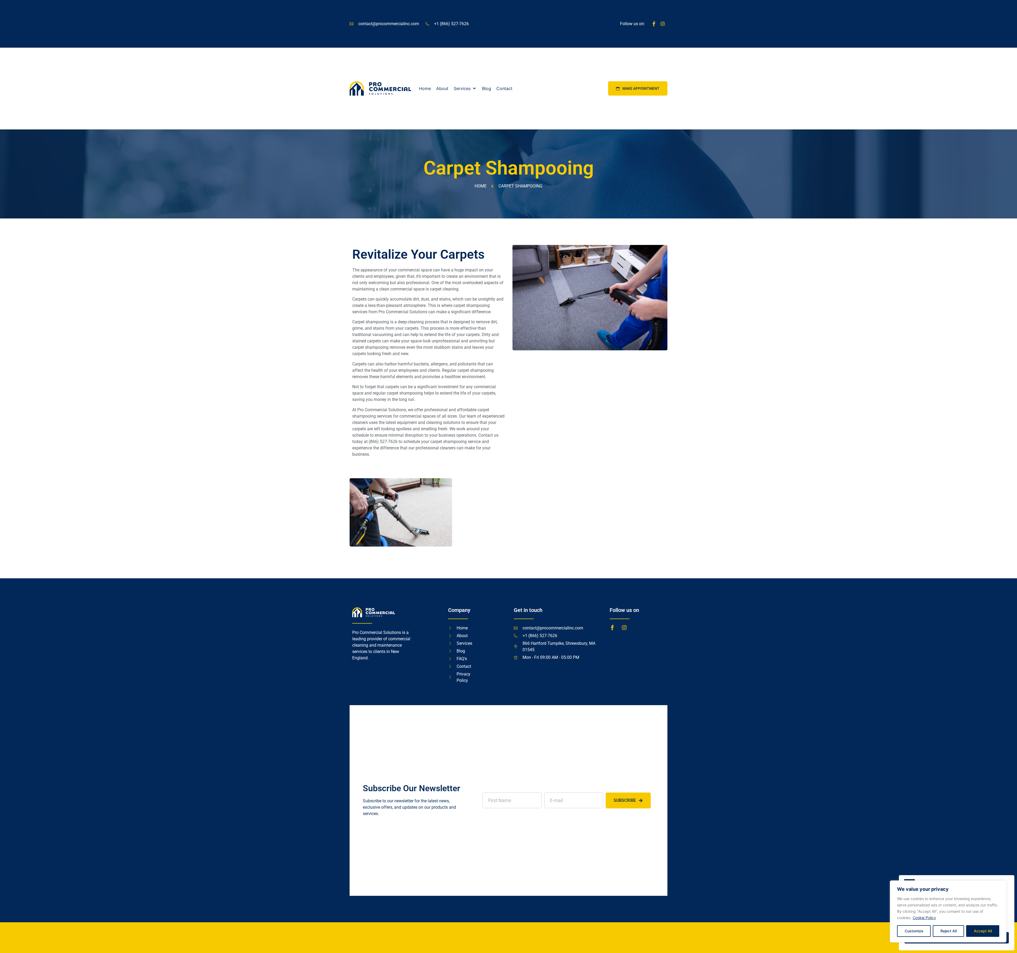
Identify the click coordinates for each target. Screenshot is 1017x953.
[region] (948, 911)
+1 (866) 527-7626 (451, 23)
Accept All (983, 931)
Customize (914, 931)
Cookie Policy (924, 917)
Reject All (948, 931)
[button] (465, 88)
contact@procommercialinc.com (388, 23)
